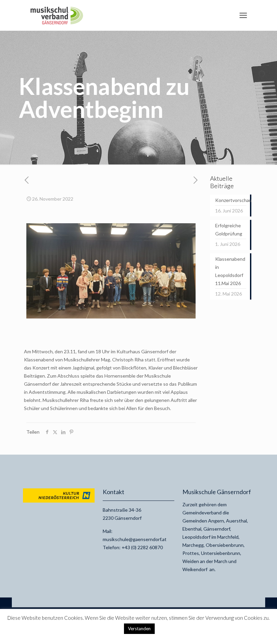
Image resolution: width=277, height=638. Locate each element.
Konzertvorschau (230, 200)
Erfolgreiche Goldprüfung (228, 229)
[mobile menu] (243, 15)
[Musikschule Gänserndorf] (57, 15)
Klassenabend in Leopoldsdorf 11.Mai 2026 (230, 271)
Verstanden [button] (139, 628)
